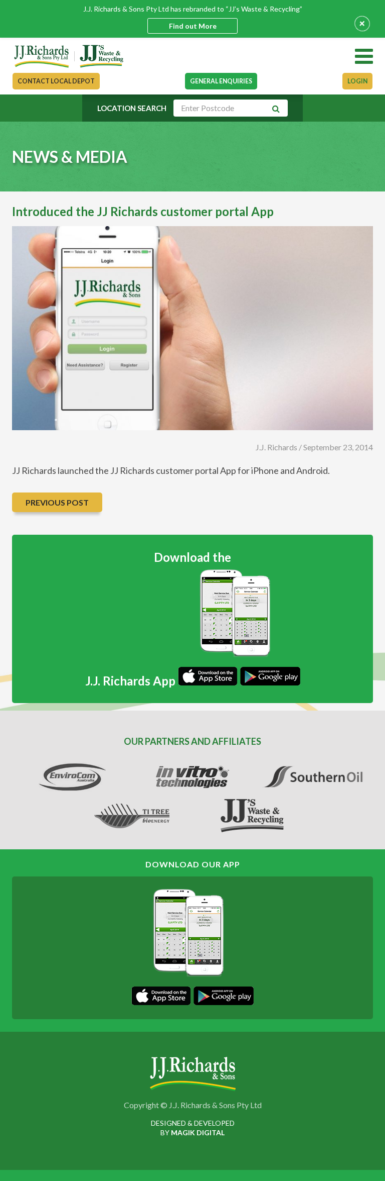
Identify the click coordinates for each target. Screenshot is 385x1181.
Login (357, 81)
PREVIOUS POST (57, 502)
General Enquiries (221, 81)
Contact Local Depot (56, 81)
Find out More (193, 26)
